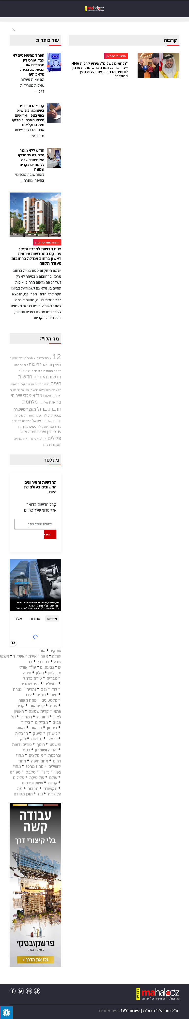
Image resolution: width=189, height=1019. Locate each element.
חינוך (41, 744)
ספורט (15, 772)
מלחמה (43, 402)
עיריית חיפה (37, 431)
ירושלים (15, 390)
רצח (26, 438)
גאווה (21, 727)
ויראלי (52, 738)
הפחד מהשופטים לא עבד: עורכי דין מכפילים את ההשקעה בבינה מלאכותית (28, 65)
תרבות (32, 788)
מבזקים (41, 722)
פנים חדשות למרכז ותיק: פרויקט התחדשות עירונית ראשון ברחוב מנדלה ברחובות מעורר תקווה (36, 256)
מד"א (37, 395)
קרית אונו (37, 705)
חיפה (27, 672)
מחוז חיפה (39, 761)
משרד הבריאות (52, 426)
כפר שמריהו (29, 683)
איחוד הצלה (43, 358)
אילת (32, 656)
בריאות (35, 364)
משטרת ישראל (43, 420)
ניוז (40, 794)
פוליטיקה (36, 777)
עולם (53, 777)
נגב (44, 689)
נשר (54, 694)
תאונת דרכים (52, 444)
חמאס (34, 390)
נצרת (17, 689)
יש (59, 396)
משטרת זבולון (52, 415)
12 (56, 356)
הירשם (47, 534)
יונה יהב (25, 390)
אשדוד (18, 656)
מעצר (31, 409)
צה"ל (43, 439)
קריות (52, 782)
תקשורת (50, 788)
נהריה (31, 689)
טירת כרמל (32, 678)
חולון (40, 672)
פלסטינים (49, 700)
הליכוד (57, 371)
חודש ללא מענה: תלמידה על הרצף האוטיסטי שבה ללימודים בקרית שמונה (31, 160)
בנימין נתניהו (52, 364)
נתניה (41, 694)
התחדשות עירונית (42, 371)
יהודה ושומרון (46, 749)
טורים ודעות (22, 744)
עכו (29, 694)
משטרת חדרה (35, 415)
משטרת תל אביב (21, 421)
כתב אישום (50, 396)
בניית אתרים (109, 1010)
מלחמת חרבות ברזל (41, 405)
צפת (53, 705)
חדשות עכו (27, 384)
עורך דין (23, 426)
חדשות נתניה (42, 384)
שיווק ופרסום (32, 782)
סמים (32, 426)
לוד (54, 689)
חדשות (37, 738)
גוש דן (52, 733)
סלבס (31, 772)
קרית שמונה (39, 711)
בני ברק (42, 661)
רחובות (43, 716)
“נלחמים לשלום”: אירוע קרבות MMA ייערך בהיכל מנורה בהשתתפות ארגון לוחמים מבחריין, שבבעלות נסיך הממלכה (99, 70)
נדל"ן (40, 426)
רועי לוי (35, 439)
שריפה (18, 439)
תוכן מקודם (23, 794)
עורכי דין (54, 431)
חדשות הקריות (47, 377)
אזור (44, 656)
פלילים (54, 438)
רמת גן (26, 716)
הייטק (37, 733)
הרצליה (21, 733)
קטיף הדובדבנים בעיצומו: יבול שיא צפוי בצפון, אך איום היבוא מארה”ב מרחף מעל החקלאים (28, 115)
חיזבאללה (45, 390)
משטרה (19, 409)
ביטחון (52, 727)
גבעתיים (47, 667)
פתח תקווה (27, 700)
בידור (25, 722)
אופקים (55, 650)
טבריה (52, 678)
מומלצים (36, 755)
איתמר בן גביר (27, 358)
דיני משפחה (21, 365)
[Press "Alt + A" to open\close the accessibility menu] (6, 1012)
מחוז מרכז (35, 766)
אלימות (14, 358)
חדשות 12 (25, 371)
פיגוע (23, 432)
